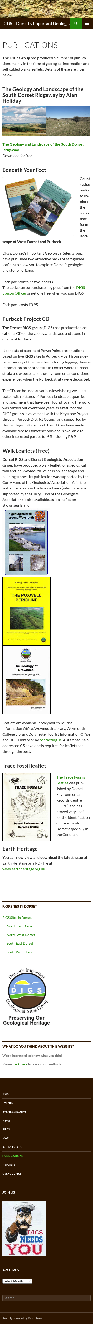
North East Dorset (20, 926)
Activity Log (12, 1147)
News (6, 1120)
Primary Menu (87, 23)
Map (5, 1138)
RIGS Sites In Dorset (17, 917)
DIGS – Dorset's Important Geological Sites (36, 23)
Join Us (7, 1094)
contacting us (51, 740)
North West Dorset (21, 935)
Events (7, 1103)
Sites (6, 1129)
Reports (8, 1164)
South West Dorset (21, 952)
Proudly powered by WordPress (22, 1318)
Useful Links (11, 1173)
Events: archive (14, 1111)
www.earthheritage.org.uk (23, 869)
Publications (12, 1156)
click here (20, 1064)
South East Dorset (20, 943)
